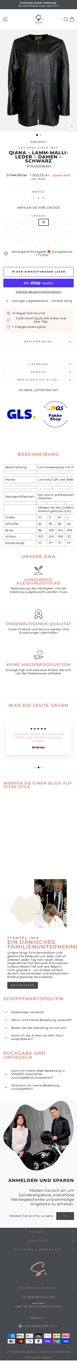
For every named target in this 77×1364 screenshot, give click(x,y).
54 (67, 231)
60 (55, 241)
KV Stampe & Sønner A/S (37, 1249)
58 (33, 241)
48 (33, 231)
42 (67, 222)
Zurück (38, 372)
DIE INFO (37, 1232)
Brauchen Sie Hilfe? (38, 379)
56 (21, 241)
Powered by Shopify (38, 1357)
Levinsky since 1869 (38, 147)
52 (56, 231)
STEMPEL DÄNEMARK (37, 1288)
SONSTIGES (38, 1241)
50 (45, 231)
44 (10, 231)
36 (32, 222)
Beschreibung (38, 341)
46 (22, 231)
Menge (38, 191)
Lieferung (38, 364)
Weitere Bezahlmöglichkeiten (38, 292)
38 (44, 222)
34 (21, 222)
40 (55, 222)
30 (44, 241)
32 (10, 222)
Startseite (37, 141)
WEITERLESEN (22, 985)
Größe (38, 216)
